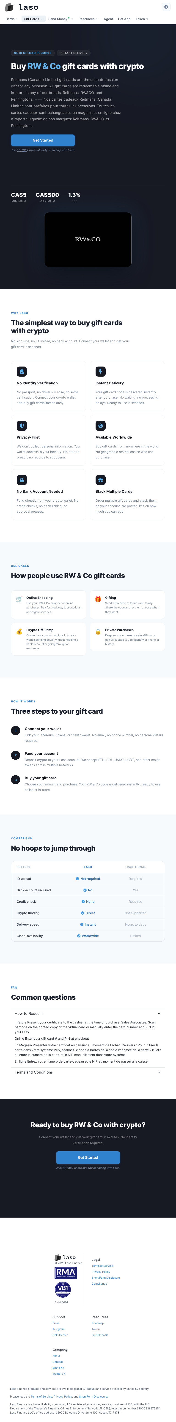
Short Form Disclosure (106, 1277)
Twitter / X (59, 1373)
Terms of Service (102, 1265)
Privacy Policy (101, 1271)
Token (96, 1329)
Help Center (60, 1335)
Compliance (99, 1283)
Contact (57, 1361)
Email (55, 1323)
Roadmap (98, 1323)
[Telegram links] (166, 7)
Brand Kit (58, 1367)
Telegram (58, 1329)
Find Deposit (100, 1335)
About (56, 1356)
